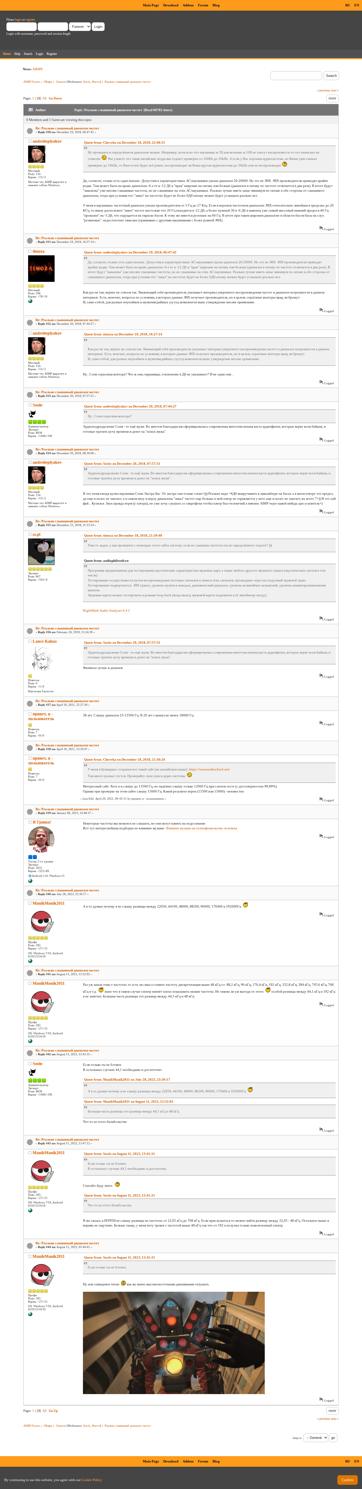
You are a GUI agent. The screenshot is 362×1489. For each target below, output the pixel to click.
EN (356, 5)
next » (335, 90)
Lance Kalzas (45, 641)
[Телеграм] (30, 881)
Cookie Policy (91, 1480)
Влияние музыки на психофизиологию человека (201, 828)
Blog (216, 5)
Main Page (151, 5)
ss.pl (36, 534)
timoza (39, 251)
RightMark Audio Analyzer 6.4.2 (106, 610)
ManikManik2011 (49, 903)
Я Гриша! (42, 822)
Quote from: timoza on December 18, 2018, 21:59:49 (123, 535)
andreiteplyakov (47, 141)
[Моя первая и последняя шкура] (30, 302)
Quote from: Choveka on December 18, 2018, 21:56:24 (124, 759)
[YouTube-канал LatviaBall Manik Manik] (30, 962)
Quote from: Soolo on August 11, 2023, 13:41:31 (119, 1154)
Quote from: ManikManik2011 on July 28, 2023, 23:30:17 (127, 1079)
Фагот (96, 81)
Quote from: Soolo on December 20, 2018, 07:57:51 (122, 464)
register (30, 19)
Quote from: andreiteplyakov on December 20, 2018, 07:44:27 (130, 406)
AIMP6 (37, 69)
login (18, 19)
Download (170, 5)
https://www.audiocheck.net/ (209, 769)
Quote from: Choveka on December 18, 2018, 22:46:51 (124, 142)
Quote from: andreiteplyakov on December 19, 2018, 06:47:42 (130, 252)
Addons (188, 5)
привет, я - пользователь (41, 716)
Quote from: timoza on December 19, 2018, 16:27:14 (123, 334)
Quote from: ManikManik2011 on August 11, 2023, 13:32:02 (128, 1101)
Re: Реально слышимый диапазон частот (67, 128)
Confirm (348, 1480)
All (44, 98)
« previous (323, 90)
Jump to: (297, 1438)
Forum (203, 5)
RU (347, 5)
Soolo (86, 81)
